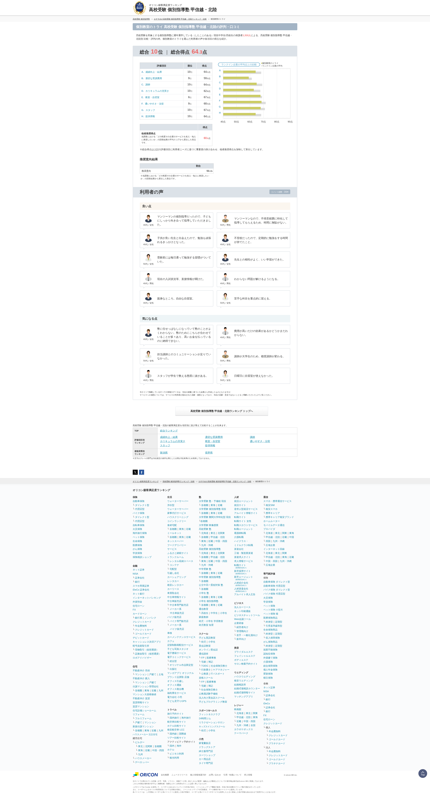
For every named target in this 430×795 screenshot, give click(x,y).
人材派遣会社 (241, 589)
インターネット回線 (274, 549)
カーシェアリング (176, 577)
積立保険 (268, 677)
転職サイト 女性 (242, 521)
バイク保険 (138, 513)
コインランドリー (176, 521)
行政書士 (206, 669)
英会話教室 (205, 645)
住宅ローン (138, 605)
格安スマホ (271, 509)
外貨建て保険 (270, 657)
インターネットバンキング (147, 597)
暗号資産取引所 (141, 645)
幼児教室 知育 (206, 625)
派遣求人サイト (242, 557)
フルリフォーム (143, 718)
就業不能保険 (270, 649)
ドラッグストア (207, 747)
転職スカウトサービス (246, 525)
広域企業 (270, 545)
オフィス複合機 (175, 689)
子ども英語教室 (207, 637)
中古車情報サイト (176, 597)
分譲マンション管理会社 (146, 686)
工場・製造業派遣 (243, 553)
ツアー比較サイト (176, 737)
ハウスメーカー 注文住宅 (145, 734)
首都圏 (138, 690)
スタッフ (150, 110)
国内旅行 (174, 717)
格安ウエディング (243, 680)
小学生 (223, 613)
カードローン (140, 613)
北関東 (148, 746)
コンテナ (174, 565)
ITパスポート (218, 673)
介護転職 (239, 537)
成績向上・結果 (153, 72)
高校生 (204, 613)
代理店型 (139, 509)
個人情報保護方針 (198, 775)
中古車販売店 (174, 601)
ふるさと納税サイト (177, 553)
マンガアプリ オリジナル (180, 673)
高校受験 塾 (205, 529)
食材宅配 (172, 525)
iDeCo (266, 703)
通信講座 (203, 653)
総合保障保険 (270, 665)
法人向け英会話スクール (212, 697)
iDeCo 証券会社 (141, 589)
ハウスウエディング (244, 676)
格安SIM (270, 505)
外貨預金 (137, 601)
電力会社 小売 (174, 697)
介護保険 (268, 661)
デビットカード (141, 637)
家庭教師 (203, 617)
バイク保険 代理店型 (274, 593)
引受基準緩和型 (274, 625)
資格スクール (206, 677)
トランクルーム (175, 557)
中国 (291, 537)
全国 (253, 725)
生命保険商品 (270, 629)
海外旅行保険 (140, 533)
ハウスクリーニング (177, 517)
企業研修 (239, 623)
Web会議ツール (242, 619)
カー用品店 (205, 759)
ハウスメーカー (143, 758)
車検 (169, 633)
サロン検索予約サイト (246, 663)
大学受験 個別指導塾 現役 (212, 509)
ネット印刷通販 (242, 611)
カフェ (170, 641)
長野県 (209, 452)
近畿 (154, 690)
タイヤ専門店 (206, 763)
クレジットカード (142, 621)
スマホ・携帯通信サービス (277, 501)
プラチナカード (277, 743)
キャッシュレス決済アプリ (147, 641)
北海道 (204, 533)
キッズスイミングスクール (212, 726)
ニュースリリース (179, 775)
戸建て (152, 674)
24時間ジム (205, 718)
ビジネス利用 (177, 753)
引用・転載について (232, 775)
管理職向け (242, 631)
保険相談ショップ (142, 557)
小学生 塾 (204, 593)
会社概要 (165, 775)
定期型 (278, 621)
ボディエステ (241, 660)
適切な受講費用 (153, 78)
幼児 (203, 641)
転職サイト (240, 517)
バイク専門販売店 (179, 621)
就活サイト (240, 505)
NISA (135, 573)
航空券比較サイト (176, 721)
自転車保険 (138, 525)
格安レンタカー (175, 585)
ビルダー (139, 742)
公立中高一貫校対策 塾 (211, 585)
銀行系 (138, 617)
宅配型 (173, 569)
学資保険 (137, 553)
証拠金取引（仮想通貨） (148, 653)
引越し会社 (173, 573)
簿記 (210, 661)
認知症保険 (269, 653)
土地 (161, 674)
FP (202, 657)
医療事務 (211, 657)
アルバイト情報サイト (246, 513)
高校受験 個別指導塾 (210, 549)
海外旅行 (186, 717)
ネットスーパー (175, 541)
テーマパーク (241, 733)
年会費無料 (141, 625)
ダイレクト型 (142, 505)
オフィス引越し (175, 681)
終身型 (269, 621)
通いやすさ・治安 (154, 103)
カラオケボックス (243, 729)
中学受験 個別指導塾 (210, 577)
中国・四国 (158, 750)
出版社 (173, 669)
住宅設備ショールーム (144, 710)
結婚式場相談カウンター (247, 688)
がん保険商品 (270, 641)
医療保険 (137, 545)
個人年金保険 (270, 669)
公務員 (204, 673)
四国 (268, 541)
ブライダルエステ (243, 651)
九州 (161, 690)
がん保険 (137, 549)
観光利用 (174, 757)
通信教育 (203, 609)
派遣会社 (239, 549)
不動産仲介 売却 (141, 670)
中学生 (214, 613)
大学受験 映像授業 (208, 525)
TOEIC (204, 665)
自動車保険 (138, 501)
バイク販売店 (174, 617)
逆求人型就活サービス (246, 509)
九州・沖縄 (207, 545)
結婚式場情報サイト (244, 692)
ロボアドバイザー (142, 657)
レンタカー (173, 581)
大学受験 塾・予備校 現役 (212, 501)
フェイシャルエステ (244, 656)
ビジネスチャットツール (247, 615)
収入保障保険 (273, 637)
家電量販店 (205, 743)
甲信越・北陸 (218, 537)
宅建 (203, 661)
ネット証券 (138, 569)
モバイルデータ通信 (274, 525)
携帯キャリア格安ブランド (280, 517)
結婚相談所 (240, 684)
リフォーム (138, 714)
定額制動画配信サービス (180, 645)
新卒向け (241, 639)
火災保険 (137, 529)
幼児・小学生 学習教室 (211, 621)
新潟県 (164, 452)
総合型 (173, 661)
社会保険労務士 (219, 665)
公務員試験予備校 (208, 693)
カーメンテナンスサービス (181, 637)
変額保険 (268, 673)
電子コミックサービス (179, 657)
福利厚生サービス (176, 693)
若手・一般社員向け (247, 635)
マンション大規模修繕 (144, 694)
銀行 (137, 581)
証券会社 (139, 577)
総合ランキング (169, 430)
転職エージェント (243, 529)
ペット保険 (138, 537)
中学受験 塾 (205, 569)
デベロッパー (142, 762)
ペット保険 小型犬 (273, 609)
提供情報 (150, 116)
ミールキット (174, 533)
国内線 (173, 733)
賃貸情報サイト (141, 702)
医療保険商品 (270, 617)
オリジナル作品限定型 (181, 665)
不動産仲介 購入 (141, 678)
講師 (147, 84)
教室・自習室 (152, 97)
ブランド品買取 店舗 (178, 677)
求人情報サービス (243, 561)
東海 (146, 690)
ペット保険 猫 (270, 613)
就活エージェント (243, 501)
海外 (179, 745)
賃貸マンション (141, 706)
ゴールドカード (143, 633)
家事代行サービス (176, 513)
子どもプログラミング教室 (213, 701)
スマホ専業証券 (141, 585)
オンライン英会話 (208, 649)
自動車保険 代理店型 (274, 585)
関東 (255, 713)
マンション (141, 674)
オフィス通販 (174, 685)
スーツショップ (207, 755)
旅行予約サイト (175, 713)
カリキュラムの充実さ (157, 91)
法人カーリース (242, 607)
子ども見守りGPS (176, 701)
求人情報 (248, 775)
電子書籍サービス (176, 653)
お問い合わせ (215, 775)
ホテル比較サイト (176, 725)
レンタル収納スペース (181, 561)
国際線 (182, 733)
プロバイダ (269, 529)
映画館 (237, 709)
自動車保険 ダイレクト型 (276, 581)
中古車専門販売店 (179, 605)
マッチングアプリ (243, 696)
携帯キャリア (273, 513)
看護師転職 (240, 533)
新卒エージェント (243, 578)
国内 (172, 745)
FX (134, 609)
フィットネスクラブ (209, 714)
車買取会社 (173, 593)
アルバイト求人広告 (244, 594)
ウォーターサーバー (177, 501)
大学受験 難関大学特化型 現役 (215, 517)
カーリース (173, 589)
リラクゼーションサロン (212, 722)
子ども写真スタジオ (177, 649)
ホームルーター (271, 521)
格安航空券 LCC (175, 729)
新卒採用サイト (242, 572)
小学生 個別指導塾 (208, 601)
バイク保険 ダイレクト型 (276, 589)
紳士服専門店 (206, 751)
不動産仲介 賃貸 (141, 698)
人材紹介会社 (241, 583)
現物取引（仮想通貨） (147, 649)
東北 (140, 746)
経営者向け (242, 627)
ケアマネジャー (221, 669)
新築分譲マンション (143, 726)
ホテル (170, 749)
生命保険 (137, 541)
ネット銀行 (138, 593)
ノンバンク (150, 617)
